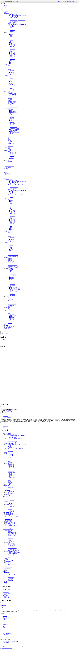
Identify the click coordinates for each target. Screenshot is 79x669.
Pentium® (12, 317)
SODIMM (12, 237)
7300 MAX (12, 220)
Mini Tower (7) (11, 554)
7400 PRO (12, 212)
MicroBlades (12, 284)
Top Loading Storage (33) (13, 549)
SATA (11, 245)
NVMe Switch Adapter (12, 189)
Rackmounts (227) (9, 530)
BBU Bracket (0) (8, 567)
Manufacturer (5, 426)
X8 (11, 203)
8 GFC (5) (10, 447)
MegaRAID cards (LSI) (12, 180)
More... (4, 627)
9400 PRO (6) (11, 477)
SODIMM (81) (11, 491)
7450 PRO (12, 210)
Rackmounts (10, 269)
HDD (6, 242)
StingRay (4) (10, 451)
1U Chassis (10, 258)
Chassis (6, 257)
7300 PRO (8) (11, 473)
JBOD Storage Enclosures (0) (11, 528)
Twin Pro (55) (11, 541)
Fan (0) (7, 558)
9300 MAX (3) (11, 476)
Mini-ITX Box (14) (9, 524)
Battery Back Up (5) (9, 565)
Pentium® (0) (10, 578)
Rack (9, 303)
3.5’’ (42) (12, 511)
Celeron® (12, 318)
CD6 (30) (10, 482)
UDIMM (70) (11, 487)
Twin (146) (7, 536)
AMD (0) (7, 581)
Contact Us (7, 10)
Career (4, 619)
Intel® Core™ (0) (11, 574)
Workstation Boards (12, 253)
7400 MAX (12, 213)
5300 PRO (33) (11, 471)
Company (5, 5)
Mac (9, 238)
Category (5, 424)
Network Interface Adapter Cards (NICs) (16, 194)
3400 (11, 226)
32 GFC (12, 191)
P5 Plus (11, 208)
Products (4, 341)
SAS (11, 250)
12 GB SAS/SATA (14, 182)
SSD (6, 198)
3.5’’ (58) (12, 507)
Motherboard (7, 251)
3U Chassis (10, 260)
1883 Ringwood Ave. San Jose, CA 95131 (11, 641)
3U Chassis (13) (8, 521)
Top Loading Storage (14, 288)
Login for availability (10, 411)
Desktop (9, 232)
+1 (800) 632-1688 (60, 1)
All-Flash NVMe (13, 287)
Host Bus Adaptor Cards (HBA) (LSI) (15, 184)
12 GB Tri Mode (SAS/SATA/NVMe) (17, 185)
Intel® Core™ (13, 314)
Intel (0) (7, 573)
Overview (7, 7)
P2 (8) (9, 458)
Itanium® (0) (10, 580)
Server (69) (7, 494)
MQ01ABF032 (3, 605)
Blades (9, 281)
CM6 (11, 229)
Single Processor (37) (12, 533)
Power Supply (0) (9, 560)
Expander (10, 301)
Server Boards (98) (9, 513)
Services (4, 163)
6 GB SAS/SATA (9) (12, 437)
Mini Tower (12, 294)
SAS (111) (10, 509)
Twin (9, 276)
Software (7, 321)
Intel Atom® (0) (11, 577)
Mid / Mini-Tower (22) (10, 523)
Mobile (9, 246)
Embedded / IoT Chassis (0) (11, 525)
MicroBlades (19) (11, 544)
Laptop (9, 236)
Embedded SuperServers (13, 290)
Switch (9, 309)
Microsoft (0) (8, 583)
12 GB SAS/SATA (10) (12, 436)
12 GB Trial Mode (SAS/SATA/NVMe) (18, 181)
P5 (10, 207)
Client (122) (7, 453)
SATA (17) (10, 499)
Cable (9, 298)
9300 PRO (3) (11, 475)
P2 (10, 204)
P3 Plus (11, 206)
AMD (9, 320)
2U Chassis (10, 259)
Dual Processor (13, 271)
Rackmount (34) (11, 555)
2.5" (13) (12, 503)
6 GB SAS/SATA (13, 183)
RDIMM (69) (10, 495)
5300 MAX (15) (11, 472)
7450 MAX (12, 211)
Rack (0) (7, 563)
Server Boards (10, 252)
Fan (8, 297)
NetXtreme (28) (11, 449)
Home (4, 339)
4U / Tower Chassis (12, 261)
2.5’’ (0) (12, 506)
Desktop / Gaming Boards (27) (11, 516)
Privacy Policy (9, 648)
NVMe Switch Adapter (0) (10, 443)
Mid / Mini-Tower (11, 262)
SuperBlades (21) (11, 543)
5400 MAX (12, 216)
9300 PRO (12, 221)
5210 (11, 227)
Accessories (7, 296)
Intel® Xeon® (13, 315)
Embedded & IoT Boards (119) (11, 515)
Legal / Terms (3, 648)
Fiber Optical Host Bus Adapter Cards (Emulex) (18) (15, 444)
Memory (7, 231)
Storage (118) (8, 546)
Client (9, 199)
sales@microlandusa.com (69, 1)
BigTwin (12, 277)
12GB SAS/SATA (14, 187)
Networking (7, 307)
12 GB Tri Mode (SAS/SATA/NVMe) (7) (16, 439)
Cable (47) (7, 559)
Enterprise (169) (8, 504)
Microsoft (10, 323)
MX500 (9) (10, 454)
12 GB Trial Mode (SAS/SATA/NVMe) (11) (17, 435)
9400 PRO (12, 223)
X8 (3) (9, 457)
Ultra (11, 270)
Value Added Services (9, 166)
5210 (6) (9, 481)
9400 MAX (12, 224)
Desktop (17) (8, 497)
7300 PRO (12, 219)
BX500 (11, 201)
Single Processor (13, 272)
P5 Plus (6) (10, 462)
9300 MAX (12, 222)
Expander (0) (8, 562)
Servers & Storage (9, 268)
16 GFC (12, 192)
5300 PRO (12, 217)
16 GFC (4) (10, 446)
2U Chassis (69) (8, 520)
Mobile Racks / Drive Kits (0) (11, 526)
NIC (9, 308)
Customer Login (6, 168)
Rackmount (12, 295)
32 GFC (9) (10, 445)
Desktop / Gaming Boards (13, 256)
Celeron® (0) (10, 579)
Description (5, 414)
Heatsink (9, 300)
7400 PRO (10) (11, 466)
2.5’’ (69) (12, 510)
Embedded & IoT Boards (13, 255)
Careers (6, 11)
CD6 (11, 228)
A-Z (4, 427)
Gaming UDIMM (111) (12, 488)
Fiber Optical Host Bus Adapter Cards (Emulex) (17, 190)
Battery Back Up (11, 305)
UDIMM (12, 233)
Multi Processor (13, 274)
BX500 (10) (10, 455)
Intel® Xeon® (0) (11, 575)
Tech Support (8, 167)
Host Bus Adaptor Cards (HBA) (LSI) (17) (13, 438)
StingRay (12, 197)
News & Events (8, 8)
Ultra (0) (9, 531)
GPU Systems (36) (11, 535)
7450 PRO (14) (11, 464)
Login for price (8, 410)
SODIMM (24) (11, 493)
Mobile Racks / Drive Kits (13, 266)
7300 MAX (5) (11, 474)
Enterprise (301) (8, 463)
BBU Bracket (10, 306)
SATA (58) (10, 505)
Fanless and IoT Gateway (15, 291)
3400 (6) (9, 480)
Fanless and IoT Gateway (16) (14, 552)
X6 (11, 202)
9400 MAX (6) (11, 478)
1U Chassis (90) (8, 519)
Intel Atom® (12, 316)
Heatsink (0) (7, 561)
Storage (9, 286)
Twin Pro (12, 280)
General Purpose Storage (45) (14, 550)
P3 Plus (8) (10, 459)
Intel (9, 313)
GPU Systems (13, 275)
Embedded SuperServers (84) (11, 551)
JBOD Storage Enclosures (13, 267)
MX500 (11, 200)
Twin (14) (10, 540)
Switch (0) (7, 570)
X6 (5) (9, 456)
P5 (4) (9, 461)
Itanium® (12, 319)
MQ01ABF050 (6, 344)
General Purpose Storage (15, 289)
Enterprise (10, 209)
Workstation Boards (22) (10, 514)
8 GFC (11, 193)
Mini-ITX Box (11, 264)
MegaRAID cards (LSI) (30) (11, 434)
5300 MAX (12, 218)
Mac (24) (7, 492)
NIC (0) (7, 569)
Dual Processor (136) (12, 532)
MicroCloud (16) (11, 545)
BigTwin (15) (10, 538)
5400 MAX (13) (11, 470)
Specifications (5, 416)
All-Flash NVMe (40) (12, 548)
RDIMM (12, 241)
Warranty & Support (7, 417)
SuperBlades (12, 282)
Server (9, 240)
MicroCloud (12, 285)
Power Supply (10, 299)
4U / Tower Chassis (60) (10, 522)
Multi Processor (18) (12, 534)
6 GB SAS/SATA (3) (12, 442)
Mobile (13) (7, 501)
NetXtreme (12, 195)
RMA (6, 165)
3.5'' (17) (12, 500)
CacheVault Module (12, 304)
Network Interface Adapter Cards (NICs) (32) (14, 448)
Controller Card (8, 179)
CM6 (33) (10, 483)
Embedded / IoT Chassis (12, 265)
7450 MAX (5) (11, 465)
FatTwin (12, 278)
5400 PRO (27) (11, 468)
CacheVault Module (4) (10, 564)
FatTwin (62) (10, 539)
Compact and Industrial (14, 292)
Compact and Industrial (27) (13, 553)
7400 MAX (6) (11, 467)
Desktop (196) (8, 486)
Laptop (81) (7, 490)
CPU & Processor (8, 311)
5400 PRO (12, 214)
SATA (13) (10, 502)
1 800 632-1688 (6, 642)
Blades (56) (7, 542)
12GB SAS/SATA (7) (12, 441)
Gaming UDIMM (13, 235)
